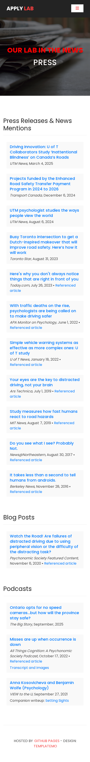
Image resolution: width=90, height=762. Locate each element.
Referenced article (26, 327)
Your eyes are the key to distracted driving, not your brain (45, 382)
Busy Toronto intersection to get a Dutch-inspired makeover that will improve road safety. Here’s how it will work (44, 244)
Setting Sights (57, 700)
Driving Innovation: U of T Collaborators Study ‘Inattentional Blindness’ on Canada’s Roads (43, 152)
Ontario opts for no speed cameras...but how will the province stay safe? (44, 613)
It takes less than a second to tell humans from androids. (43, 477)
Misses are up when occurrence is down (43, 641)
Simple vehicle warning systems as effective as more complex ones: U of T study (44, 348)
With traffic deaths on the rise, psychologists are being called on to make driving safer (43, 311)
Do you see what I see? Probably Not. (42, 445)
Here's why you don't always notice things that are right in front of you (44, 276)
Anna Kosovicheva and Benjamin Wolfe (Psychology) (42, 685)
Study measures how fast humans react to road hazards (44, 414)
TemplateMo (45, 746)
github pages (46, 740)
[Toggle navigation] (77, 8)
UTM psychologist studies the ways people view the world (44, 212)
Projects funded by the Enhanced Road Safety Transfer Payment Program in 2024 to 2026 (42, 184)
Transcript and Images (29, 667)
